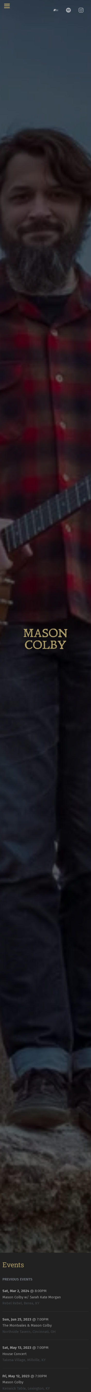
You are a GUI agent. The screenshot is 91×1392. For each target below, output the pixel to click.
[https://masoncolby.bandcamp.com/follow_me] (55, 10)
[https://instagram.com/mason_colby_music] (81, 10)
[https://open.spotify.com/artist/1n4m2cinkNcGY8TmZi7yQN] (68, 10)
